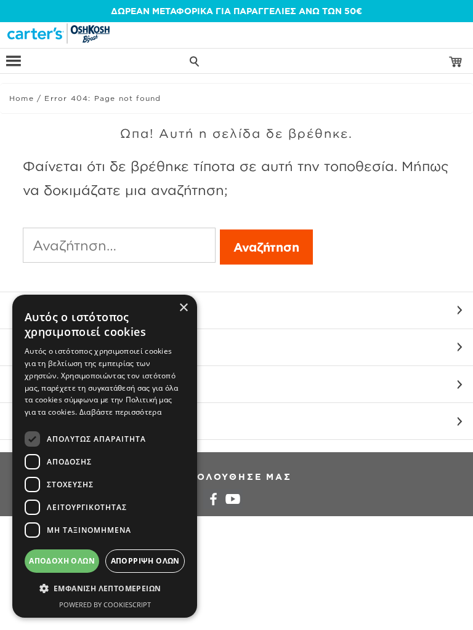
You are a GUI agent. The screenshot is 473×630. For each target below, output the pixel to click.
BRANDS (31, 421)
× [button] (183, 308)
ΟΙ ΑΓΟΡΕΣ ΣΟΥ (47, 347)
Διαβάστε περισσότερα (120, 412)
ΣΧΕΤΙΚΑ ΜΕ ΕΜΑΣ (53, 384)
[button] (105, 589)
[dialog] (104, 456)
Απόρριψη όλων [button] (145, 561)
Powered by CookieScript (105, 604)
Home (21, 98)
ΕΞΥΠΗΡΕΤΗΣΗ (45, 310)
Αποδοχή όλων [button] (62, 561)
